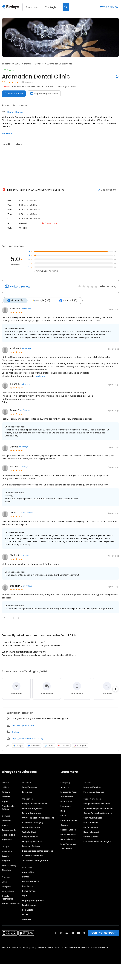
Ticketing (6, 870)
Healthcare (27, 886)
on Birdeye (26, 308)
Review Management (32, 808)
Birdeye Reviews (68, 834)
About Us (64, 787)
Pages (5, 801)
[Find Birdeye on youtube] (78, 933)
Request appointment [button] (23, 725)
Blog (62, 811)
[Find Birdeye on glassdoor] (84, 933)
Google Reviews (30, 836)
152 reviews (27, 82)
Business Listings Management (37, 851)
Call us (15, 732)
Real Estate (27, 910)
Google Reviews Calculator (97, 803)
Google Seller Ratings (8, 807)
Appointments (9, 830)
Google (20, 745)
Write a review (109, 7)
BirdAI (4, 881)
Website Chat (29, 832)
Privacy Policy (29, 947)
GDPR (50, 947)
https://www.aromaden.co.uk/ (27, 738)
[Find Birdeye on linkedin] (66, 933)
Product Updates (68, 820)
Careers (64, 825)
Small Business (29, 787)
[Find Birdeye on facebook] (55, 933)
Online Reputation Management (38, 817)
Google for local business (34, 803)
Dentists (39, 63)
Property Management (33, 900)
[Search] (66, 7)
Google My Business (32, 841)
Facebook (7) (70, 300)
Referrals (6, 796)
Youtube (65, 745)
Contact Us (66, 848)
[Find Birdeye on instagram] (72, 933)
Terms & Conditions (11, 947)
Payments (7, 839)
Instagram (81, 745)
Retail (25, 914)
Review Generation (31, 813)
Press (63, 815)
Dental (27, 63)
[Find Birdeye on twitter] (61, 933)
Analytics (6, 886)
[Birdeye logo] (11, 7)
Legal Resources (68, 844)
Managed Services (92, 787)
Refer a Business (92, 836)
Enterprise (27, 792)
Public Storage (29, 905)
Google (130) (43, 300)
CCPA (65, 947)
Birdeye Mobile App (11, 903)
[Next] (115, 689)
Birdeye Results (67, 839)
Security (42, 947)
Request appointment (46, 93)
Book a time (66, 801)
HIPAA (57, 947)
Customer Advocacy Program (98, 841)
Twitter (51, 745)
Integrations (8, 891)
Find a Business (91, 822)
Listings (5, 787)
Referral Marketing (31, 827)
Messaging (7, 851)
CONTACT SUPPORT (103, 933)
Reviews (6, 792)
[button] (18, 618)
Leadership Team (68, 792)
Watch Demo (66, 796)
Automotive (28, 872)
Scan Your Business (93, 817)
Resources (65, 806)
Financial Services (30, 881)
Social (5, 825)
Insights (6, 860)
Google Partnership (7, 897)
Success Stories (68, 829)
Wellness (26, 919)
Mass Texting (8, 834)
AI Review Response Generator (98, 808)
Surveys (5, 856)
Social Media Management (35, 860)
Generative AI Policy (79, 947)
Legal (24, 895)
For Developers (91, 827)
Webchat (6, 820)
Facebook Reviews (31, 846)
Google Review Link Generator (98, 813)
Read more (7, 133)
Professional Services (94, 792)
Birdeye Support (91, 832)
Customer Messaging (32, 822)
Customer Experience (32, 855)
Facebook (35, 745)
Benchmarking (9, 865)
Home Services (29, 891)
